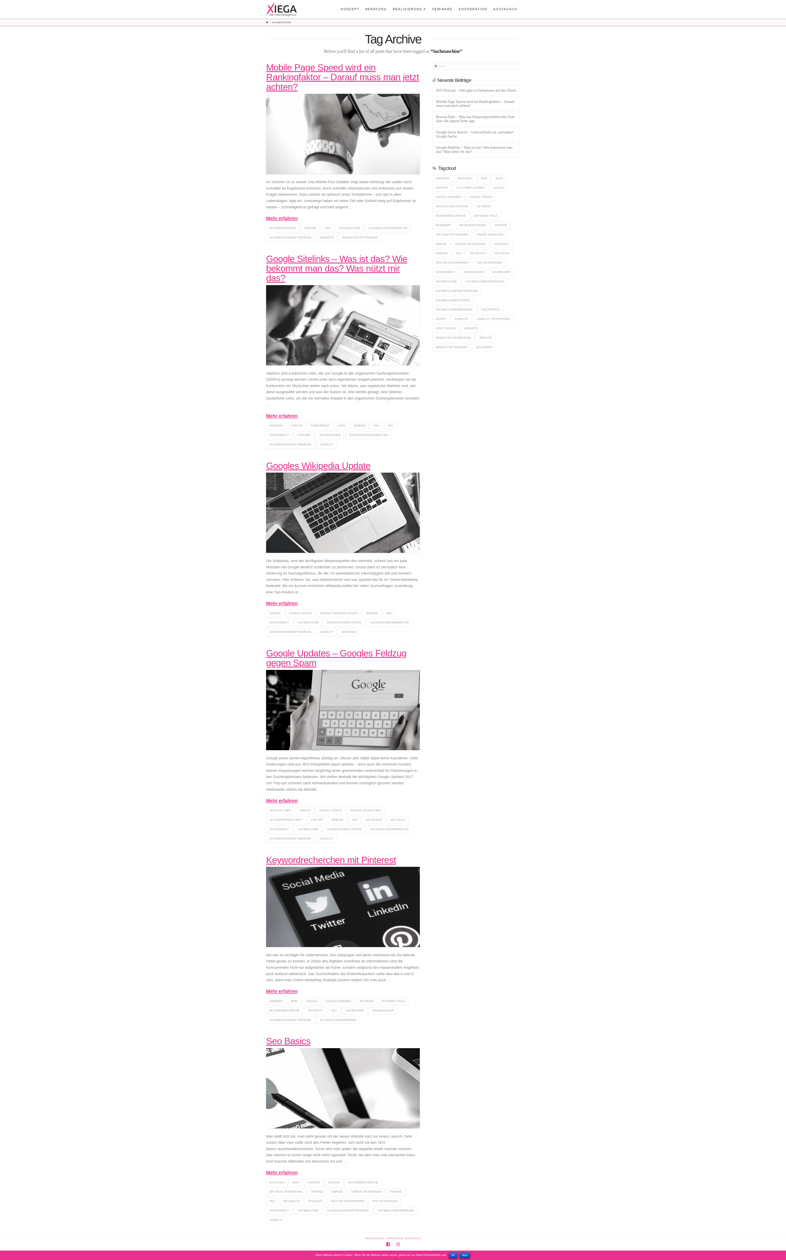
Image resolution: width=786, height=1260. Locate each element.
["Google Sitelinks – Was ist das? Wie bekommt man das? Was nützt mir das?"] (343, 325)
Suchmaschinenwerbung (338, 1020)
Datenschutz (375, 1238)
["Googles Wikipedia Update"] (343, 513)
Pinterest (315, 1010)
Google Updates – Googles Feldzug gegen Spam (336, 658)
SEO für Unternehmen (347, 1201)
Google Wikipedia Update (339, 613)
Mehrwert (443, 225)
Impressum (395, 1238)
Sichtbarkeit (279, 435)
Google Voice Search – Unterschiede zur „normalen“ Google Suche (475, 134)
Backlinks (277, 1182)
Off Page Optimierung (286, 1191)
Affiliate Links (280, 810)
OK (453, 1255)
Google (297, 425)
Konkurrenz (320, 425)
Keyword (366, 1001)
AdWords (276, 1001)
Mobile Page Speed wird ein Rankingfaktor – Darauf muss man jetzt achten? (342, 77)
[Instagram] (398, 1244)
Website (485, 337)
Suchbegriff (354, 1010)
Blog (499, 178)
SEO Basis (397, 819)
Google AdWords (338, 1001)
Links (341, 425)
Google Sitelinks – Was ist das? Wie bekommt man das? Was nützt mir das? (336, 268)
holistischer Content (452, 206)
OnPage (337, 1191)
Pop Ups (317, 819)
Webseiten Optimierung (360, 237)
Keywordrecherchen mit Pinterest (331, 860)
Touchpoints (490, 309)
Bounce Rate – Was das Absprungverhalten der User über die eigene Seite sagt (475, 119)
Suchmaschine (349, 228)
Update (441, 319)
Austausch (413, 1238)
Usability (327, 444)
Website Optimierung (452, 347)
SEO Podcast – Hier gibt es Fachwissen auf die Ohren (476, 90)
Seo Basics (288, 1041)
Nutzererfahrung (282, 228)
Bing (294, 1001)
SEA (376, 425)
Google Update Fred (365, 810)
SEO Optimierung (385, 1201)
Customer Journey (470, 187)
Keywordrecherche (284, 1010)
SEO (328, 228)
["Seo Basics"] (343, 1088)
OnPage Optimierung (366, 1191)
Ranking (311, 228)
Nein (465, 1255)
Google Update (300, 613)
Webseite (327, 237)
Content (313, 1182)
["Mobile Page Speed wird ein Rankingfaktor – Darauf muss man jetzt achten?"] (343, 134)
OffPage (317, 1191)
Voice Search (446, 328)
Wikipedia (349, 631)
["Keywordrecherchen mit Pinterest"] (343, 907)
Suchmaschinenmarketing (388, 228)
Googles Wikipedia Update (318, 466)
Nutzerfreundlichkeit (286, 819)
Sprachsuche (473, 272)
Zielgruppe (484, 347)
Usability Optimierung (493, 319)
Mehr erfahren (282, 218)
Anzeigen (276, 425)
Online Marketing (490, 234)
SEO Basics (374, 819)
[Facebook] (388, 1244)
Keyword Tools (393, 1001)
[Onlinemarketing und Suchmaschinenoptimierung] (281, 9)
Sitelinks (304, 435)
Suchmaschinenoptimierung (290, 237)
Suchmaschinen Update (344, 622)
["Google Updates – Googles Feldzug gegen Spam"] (343, 710)
